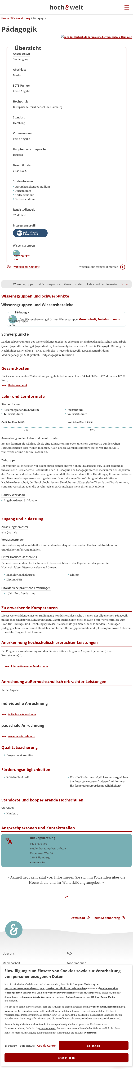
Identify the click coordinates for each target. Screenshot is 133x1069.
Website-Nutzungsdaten (104, 1006)
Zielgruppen (9, 460)
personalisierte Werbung (37, 997)
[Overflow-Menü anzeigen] (127, 284)
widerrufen (90, 1032)
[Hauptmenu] (127, 7)
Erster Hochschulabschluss (19, 557)
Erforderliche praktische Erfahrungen (26, 588)
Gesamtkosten (22, 165)
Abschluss (19, 70)
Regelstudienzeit (24, 209)
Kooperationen (76, 963)
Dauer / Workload (13, 495)
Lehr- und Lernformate (102, 284)
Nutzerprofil (91, 992)
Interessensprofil (24, 225)
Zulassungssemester (14, 527)
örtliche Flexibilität (13, 422)
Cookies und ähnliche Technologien (66, 988)
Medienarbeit (11, 963)
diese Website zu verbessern (57, 992)
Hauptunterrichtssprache (29, 149)
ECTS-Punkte (21, 85)
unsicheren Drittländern (19, 1011)
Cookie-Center (47, 1028)
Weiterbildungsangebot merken (98, 267)
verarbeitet (29, 992)
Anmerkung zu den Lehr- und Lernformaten (30, 438)
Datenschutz (27, 1045)
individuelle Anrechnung (22, 714)
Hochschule (20, 101)
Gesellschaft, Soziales (94, 319)
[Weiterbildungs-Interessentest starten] (30, 233)
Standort (19, 117)
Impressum (11, 1045)
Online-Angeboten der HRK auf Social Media (90, 997)
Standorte (8, 808)
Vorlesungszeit (22, 133)
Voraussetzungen (12, 540)
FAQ (69, 953)
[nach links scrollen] (5, 284)
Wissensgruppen (24, 245)
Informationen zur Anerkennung (29, 666)
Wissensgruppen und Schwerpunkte (36, 284)
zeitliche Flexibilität (80, 422)
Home (5, 18)
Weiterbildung (20, 18)
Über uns (9, 953)
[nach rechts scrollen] (122, 284)
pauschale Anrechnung (21, 736)
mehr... (118, 319)
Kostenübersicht (17, 385)
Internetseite (37, 862)
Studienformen (23, 181)
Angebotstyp (21, 54)
